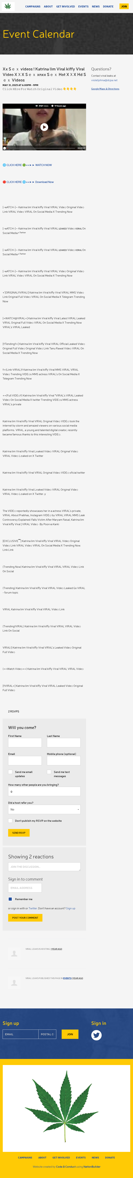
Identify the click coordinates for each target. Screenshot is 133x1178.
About (48, 6)
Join (124, 6)
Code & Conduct (66, 1166)
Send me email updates (24, 774)
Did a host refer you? (20, 802)
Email (11, 754)
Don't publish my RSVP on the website (38, 820)
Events (83, 6)
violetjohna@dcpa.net (104, 80)
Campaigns (32, 6)
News (96, 6)
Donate (108, 6)
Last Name (53, 736)
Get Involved (65, 6)
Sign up (70, 908)
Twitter (33, 908)
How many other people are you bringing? (33, 784)
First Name (14, 736)
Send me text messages (62, 774)
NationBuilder (91, 1166)
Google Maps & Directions (105, 88)
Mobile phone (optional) (61, 754)
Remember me (23, 899)
